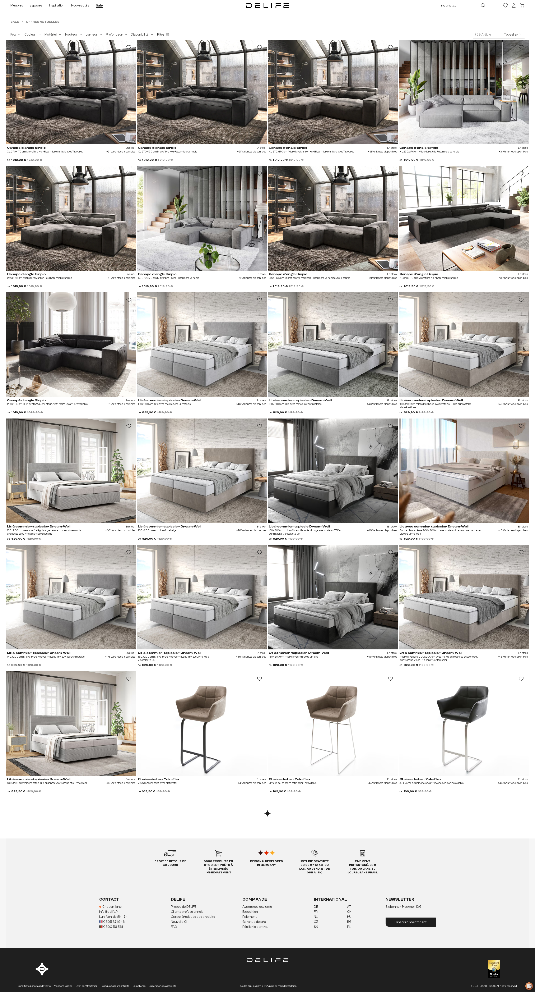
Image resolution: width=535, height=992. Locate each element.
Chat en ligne (112, 907)
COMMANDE (254, 899)
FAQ (174, 927)
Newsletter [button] (400, 899)
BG (349, 922)
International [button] (330, 899)
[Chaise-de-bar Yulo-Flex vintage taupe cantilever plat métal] (202, 723)
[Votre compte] (513, 5)
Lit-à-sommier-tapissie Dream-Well (299, 526)
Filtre (160, 34)
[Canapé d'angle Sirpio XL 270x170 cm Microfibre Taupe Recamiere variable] (202, 218)
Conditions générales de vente (34, 985)
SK (316, 927)
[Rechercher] (482, 5)
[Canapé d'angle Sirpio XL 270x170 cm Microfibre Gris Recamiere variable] (464, 92)
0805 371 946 (114, 922)
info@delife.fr (108, 912)
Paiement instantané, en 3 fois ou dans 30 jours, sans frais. (362, 867)
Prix (13, 34)
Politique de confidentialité (115, 985)
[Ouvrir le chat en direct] (529, 986)
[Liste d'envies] (505, 5)
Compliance (139, 985)
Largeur (91, 34)
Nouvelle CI (179, 922)
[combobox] (458, 5)
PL (349, 927)
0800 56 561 (113, 927)
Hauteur (71, 34)
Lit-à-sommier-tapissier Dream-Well (169, 400)
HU (349, 917)
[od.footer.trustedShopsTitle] (494, 969)
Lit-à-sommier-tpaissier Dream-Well (38, 653)
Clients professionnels (187, 912)
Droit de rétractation (87, 985)
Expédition (250, 912)
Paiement (249, 917)
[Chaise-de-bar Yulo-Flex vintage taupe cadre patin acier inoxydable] (333, 723)
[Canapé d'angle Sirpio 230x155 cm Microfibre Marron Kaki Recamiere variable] (71, 218)
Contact (109, 899)
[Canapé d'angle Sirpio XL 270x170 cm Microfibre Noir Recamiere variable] (202, 92)
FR (315, 912)
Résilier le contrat (255, 927)
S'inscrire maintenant (411, 922)
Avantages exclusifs (257, 907)
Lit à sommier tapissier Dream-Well (431, 653)
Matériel (51, 34)
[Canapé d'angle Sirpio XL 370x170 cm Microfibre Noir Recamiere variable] (464, 218)
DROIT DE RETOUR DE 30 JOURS (170, 863)
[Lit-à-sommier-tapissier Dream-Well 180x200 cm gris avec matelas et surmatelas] (202, 344)
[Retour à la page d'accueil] (267, 5)
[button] (267, 917)
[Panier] (522, 5)
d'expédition (290, 985)
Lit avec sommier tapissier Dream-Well (434, 526)
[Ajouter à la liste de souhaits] (128, 47)
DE (316, 907)
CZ (316, 922)
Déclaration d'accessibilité (162, 985)
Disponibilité (140, 34)
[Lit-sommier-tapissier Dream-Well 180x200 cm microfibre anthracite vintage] (333, 597)
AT (349, 907)
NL (316, 917)
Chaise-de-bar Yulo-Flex (159, 779)
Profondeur (114, 34)
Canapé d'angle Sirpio (26, 147)
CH (349, 912)
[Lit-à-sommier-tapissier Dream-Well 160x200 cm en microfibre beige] (202, 471)
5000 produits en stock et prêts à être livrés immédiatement (218, 867)
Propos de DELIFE (183, 907)
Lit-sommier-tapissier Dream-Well (299, 653)
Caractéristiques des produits (193, 917)
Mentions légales (63, 985)
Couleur (30, 34)
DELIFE (178, 899)
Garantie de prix (254, 922)
